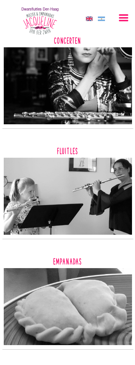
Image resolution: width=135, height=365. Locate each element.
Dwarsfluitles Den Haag (39, 9)
